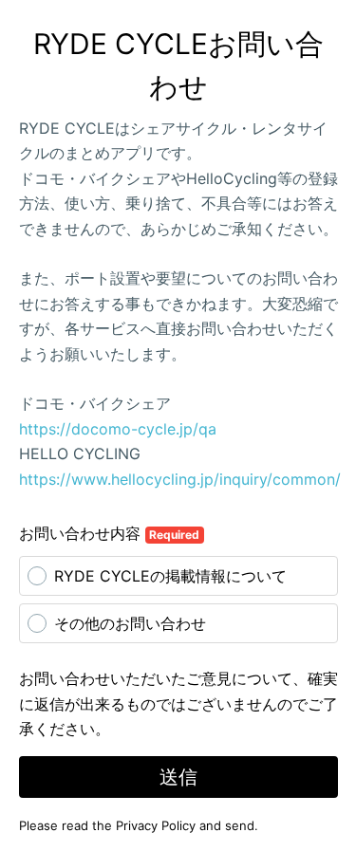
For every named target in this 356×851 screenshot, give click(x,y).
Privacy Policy (156, 825)
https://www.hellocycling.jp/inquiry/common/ (180, 479)
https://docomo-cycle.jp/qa (117, 428)
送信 (178, 777)
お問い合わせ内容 (109, 533)
